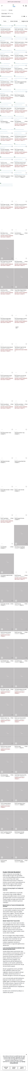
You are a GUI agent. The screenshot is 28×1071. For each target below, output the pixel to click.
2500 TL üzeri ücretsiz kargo (14, 1)
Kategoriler (4, 10)
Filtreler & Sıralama (6, 16)
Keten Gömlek (14, 21)
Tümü (4, 21)
